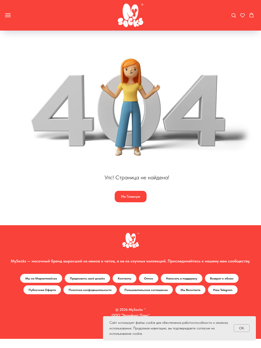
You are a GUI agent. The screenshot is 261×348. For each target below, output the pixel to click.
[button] (233, 15)
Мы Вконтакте (190, 290)
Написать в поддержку (181, 278)
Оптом (148, 278)
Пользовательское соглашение (146, 290)
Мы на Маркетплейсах (41, 278)
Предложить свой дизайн (87, 278)
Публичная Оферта (42, 290)
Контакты (124, 278)
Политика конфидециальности (90, 290)
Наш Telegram (222, 290)
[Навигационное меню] (8, 15)
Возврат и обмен (221, 278)
